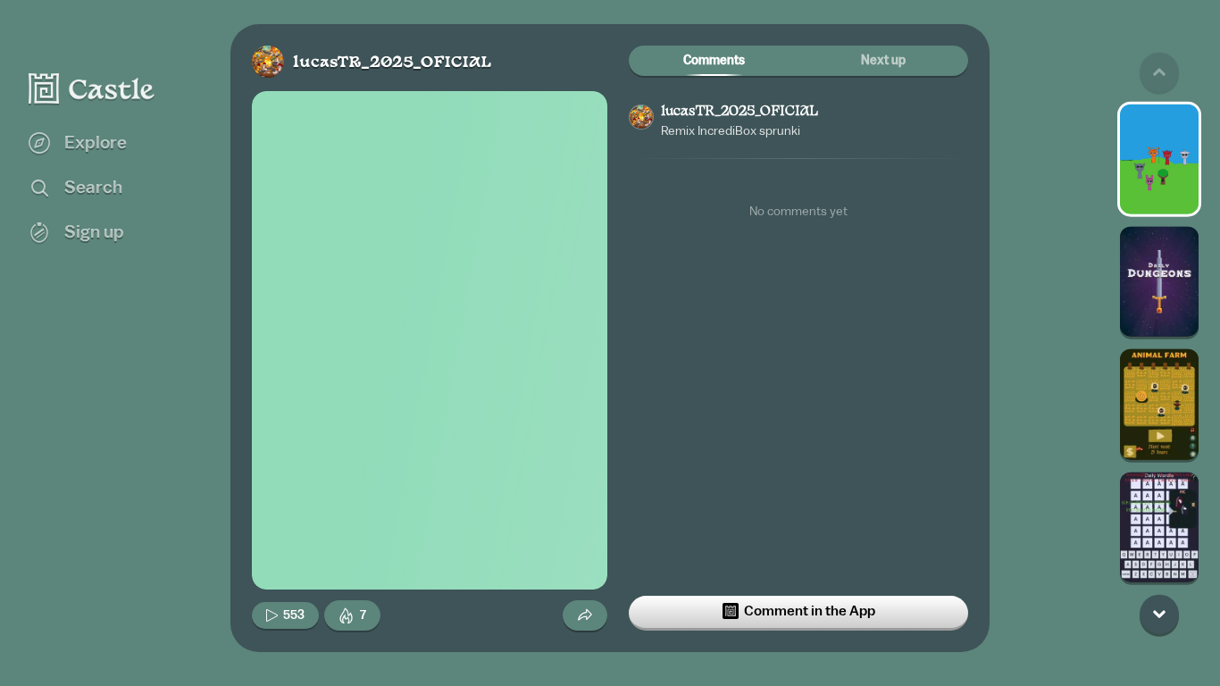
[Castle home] (92, 88)
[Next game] (1159, 613)
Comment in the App (809, 611)
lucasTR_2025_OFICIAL (392, 63)
